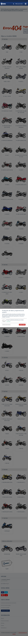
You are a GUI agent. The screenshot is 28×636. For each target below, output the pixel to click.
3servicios (8, 321)
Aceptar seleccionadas (6, 324)
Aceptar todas (22, 324)
